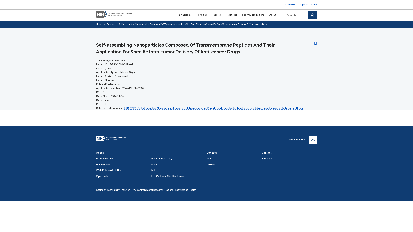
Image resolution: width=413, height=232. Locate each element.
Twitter (210, 158)
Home (99, 24)
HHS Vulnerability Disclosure (167, 176)
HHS (154, 164)
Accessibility (103, 164)
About (272, 14)
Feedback (267, 158)
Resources (231, 14)
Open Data (102, 176)
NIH (153, 170)
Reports (216, 14)
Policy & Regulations (253, 14)
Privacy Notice (104, 158)
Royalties (202, 14)
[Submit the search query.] (312, 15)
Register (303, 4)
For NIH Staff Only (161, 158)
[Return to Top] (313, 140)
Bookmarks (289, 4)
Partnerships (184, 14)
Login (314, 4)
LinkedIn (211, 164)
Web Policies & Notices (109, 170)
